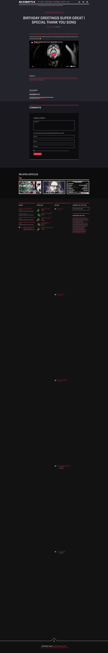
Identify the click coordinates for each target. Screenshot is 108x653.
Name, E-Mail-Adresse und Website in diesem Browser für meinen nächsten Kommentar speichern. (51, 150)
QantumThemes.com (60, 646)
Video (36, 5)
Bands (79, 218)
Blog (67, 647)
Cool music (83, 220)
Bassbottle (24, 5)
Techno (81, 230)
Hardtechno (75, 223)
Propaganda (57, 647)
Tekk (85, 230)
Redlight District (63, 380)
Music (33, 5)
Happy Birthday (59, 78)
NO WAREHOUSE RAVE (23, 213)
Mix (80, 223)
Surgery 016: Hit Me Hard (46, 213)
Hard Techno (79, 221)
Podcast (79, 227)
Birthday (36, 78)
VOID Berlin (82, 232)
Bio (40, 647)
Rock (83, 227)
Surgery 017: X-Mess (45, 208)
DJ (87, 220)
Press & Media (49, 647)
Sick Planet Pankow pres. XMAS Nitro (64, 467)
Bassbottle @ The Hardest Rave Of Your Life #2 (29, 228)
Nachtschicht (62, 551)
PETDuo (74, 227)
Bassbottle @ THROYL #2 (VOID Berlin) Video (27, 223)
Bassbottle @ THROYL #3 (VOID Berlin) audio (27, 218)
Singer (82, 228)
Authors (75, 218)
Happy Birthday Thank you (70, 78)
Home (20, 5)
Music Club (84, 223)
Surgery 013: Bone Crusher (47, 227)
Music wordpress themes (78, 225)
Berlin (74, 220)
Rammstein (32, 80)
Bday (31, 78)
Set (79, 228)
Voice (74, 232)
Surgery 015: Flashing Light (46, 219)
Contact (63, 647)
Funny (29, 5)
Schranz (75, 228)
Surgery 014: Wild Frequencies (45, 223)
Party (86, 225)
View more (30, 187)
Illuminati (61, 294)
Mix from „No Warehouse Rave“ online (25, 209)
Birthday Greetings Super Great (46, 78)
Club (78, 220)
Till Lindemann (39, 80)
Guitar (74, 221)
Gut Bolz (61, 208)
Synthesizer (75, 230)
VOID (78, 232)
